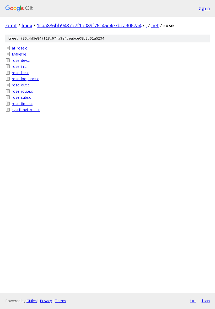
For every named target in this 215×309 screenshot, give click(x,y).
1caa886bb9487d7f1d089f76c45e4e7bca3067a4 (89, 25)
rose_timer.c (22, 103)
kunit (11, 25)
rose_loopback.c (25, 78)
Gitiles (31, 300)
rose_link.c (20, 72)
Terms (60, 300)
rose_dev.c (21, 60)
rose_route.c (22, 91)
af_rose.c (19, 48)
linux (27, 25)
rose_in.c (19, 66)
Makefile (19, 54)
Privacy (46, 300)
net (155, 25)
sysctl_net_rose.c (26, 109)
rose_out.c (20, 84)
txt (193, 300)
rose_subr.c (21, 97)
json (205, 300)
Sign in (204, 8)
